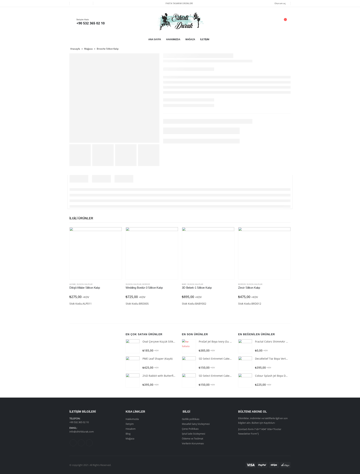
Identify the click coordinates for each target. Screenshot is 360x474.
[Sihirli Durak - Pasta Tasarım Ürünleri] (180, 21)
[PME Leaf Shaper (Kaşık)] (133, 363)
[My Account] (264, 21)
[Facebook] (75, 3)
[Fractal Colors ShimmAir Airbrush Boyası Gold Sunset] (245, 346)
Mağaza (190, 39)
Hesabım (131, 428)
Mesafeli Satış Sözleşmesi (196, 424)
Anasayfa (75, 48)
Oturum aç (280, 3)
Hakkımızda (173, 39)
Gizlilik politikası (190, 419)
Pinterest (81, 442)
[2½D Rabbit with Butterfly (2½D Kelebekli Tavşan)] (133, 380)
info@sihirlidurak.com (81, 431)
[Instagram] (87, 3)
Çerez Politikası (190, 428)
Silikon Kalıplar (84, 284)
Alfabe (72, 284)
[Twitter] (81, 3)
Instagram (89, 442)
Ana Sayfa (154, 39)
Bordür (146, 284)
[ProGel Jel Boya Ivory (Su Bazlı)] (189, 346)
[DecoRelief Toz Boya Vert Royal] (245, 363)
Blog (128, 433)
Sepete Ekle (115, 233)
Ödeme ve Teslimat (192, 438)
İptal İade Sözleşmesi (193, 433)
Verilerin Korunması (193, 443)
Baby (184, 284)
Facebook (73, 442)
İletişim (204, 39)
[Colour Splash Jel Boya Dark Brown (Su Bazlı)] (245, 380)
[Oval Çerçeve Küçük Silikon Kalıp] (133, 346)
